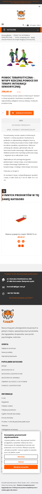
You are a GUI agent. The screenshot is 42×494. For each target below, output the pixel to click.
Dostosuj (21, 457)
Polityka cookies (7, 406)
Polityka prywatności (9, 410)
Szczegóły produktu (21, 125)
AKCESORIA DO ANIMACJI (11, 378)
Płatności (5, 426)
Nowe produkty (7, 352)
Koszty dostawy (7, 418)
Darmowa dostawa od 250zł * (22, 3)
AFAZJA (4, 366)
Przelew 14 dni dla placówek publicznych (16, 422)
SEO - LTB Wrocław (32, 483)
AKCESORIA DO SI (8, 370)
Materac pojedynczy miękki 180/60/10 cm (21, 234)
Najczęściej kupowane (9, 356)
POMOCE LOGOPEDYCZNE (11, 385)
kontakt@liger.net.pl (16, 287)
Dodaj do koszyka (24, 113)
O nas (4, 398)
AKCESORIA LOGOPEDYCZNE (12, 374)
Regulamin (5, 402)
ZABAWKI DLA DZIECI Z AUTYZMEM (14, 382)
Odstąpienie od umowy (10, 429)
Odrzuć (21, 462)
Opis (21, 121)
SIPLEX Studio (21, 483)
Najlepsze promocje (9, 348)
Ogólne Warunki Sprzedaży (11, 414)
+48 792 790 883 (13, 293)
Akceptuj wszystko (21, 467)
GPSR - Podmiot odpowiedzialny (21, 130)
